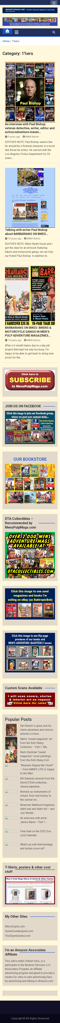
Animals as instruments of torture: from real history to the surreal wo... (35, 795)
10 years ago (15, 238)
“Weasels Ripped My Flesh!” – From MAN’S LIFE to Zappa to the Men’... (37, 769)
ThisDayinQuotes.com (17, 935)
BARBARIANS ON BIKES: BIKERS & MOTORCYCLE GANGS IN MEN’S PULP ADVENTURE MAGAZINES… (28, 331)
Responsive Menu (54, 4)
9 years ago (14, 136)
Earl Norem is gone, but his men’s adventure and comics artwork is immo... (36, 729)
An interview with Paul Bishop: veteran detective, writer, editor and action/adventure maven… (30, 128)
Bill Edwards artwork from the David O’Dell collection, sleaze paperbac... (37, 782)
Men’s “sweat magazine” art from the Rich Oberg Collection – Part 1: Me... (36, 743)
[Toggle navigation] (16, 32)
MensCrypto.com (15, 926)
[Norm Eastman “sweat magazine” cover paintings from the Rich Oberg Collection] (11, 756)
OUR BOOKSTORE (30, 459)
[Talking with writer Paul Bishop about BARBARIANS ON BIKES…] (30, 198)
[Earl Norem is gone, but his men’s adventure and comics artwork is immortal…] (11, 730)
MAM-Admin (32, 136)
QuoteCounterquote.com (19, 931)
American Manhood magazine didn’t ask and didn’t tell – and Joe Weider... (37, 808)
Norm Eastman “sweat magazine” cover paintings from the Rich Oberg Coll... (35, 756)
